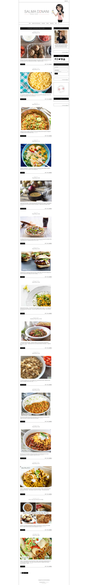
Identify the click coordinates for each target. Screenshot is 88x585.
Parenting (52, 23)
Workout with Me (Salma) (36, 23)
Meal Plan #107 (36, 248)
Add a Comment (23, 99)
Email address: (57, 70)
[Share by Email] (50, 64)
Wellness (43, 23)
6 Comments (23, 566)
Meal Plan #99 (35, 535)
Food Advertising (64, 52)
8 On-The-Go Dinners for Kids (36, 499)
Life (58, 23)
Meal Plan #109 (36, 178)
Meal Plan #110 (36, 141)
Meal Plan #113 (36, 32)
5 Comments (23, 243)
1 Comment (22, 172)
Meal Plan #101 (36, 463)
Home (30, 23)
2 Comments (23, 64)
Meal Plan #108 (36, 213)
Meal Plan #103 (36, 390)
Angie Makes (47, 582)
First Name (56, 66)
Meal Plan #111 (36, 104)
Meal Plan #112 (36, 69)
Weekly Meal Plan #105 (36, 318)
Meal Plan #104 (36, 353)
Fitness (47, 23)
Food (56, 23)
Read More (38, 95)
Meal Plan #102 (36, 426)
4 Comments (23, 421)
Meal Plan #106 (36, 282)
